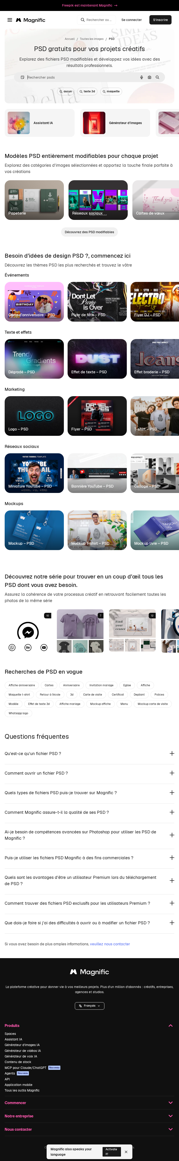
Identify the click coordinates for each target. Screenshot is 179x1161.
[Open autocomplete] (20, 77)
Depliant (139, 695)
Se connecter (131, 20)
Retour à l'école (50, 695)
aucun (68, 91)
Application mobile (18, 1085)
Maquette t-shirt (19, 695)
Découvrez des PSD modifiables (89, 232)
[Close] (126, 1152)
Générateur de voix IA (21, 1056)
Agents (16, 1073)
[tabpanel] (89, 300)
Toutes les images (91, 39)
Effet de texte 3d (39, 704)
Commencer (15, 1102)
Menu (124, 704)
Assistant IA (13, 1039)
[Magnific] (89, 973)
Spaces (10, 1034)
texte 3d (89, 91)
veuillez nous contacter (110, 944)
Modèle (13, 704)
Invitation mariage (102, 685)
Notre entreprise (19, 1115)
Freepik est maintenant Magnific (87, 5)
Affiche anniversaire (22, 685)
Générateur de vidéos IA (23, 1051)
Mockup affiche (100, 704)
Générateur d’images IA (22, 1045)
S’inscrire (160, 20)
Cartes (49, 685)
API (7, 1079)
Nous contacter (18, 1129)
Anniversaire (71, 685)
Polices (159, 695)
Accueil (70, 39)
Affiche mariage (69, 704)
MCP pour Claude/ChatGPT (32, 1068)
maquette (113, 91)
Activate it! (111, 1151)
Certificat (118, 695)
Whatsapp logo (18, 713)
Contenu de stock (18, 1062)
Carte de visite (92, 695)
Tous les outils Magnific (22, 1090)
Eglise (127, 685)
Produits (12, 1025)
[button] (89, 1006)
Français (89, 1006)
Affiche (145, 685)
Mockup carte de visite (153, 704)
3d (71, 695)
